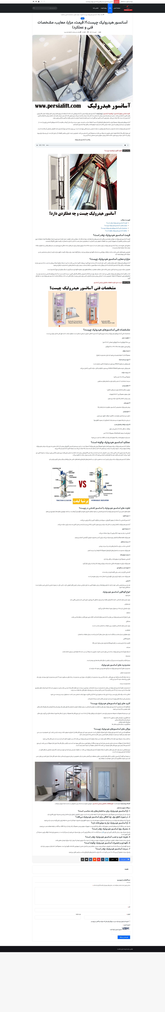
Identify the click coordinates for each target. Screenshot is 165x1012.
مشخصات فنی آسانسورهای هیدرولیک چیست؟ (114, 228)
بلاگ (110, 8)
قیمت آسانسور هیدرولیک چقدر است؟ (116, 223)
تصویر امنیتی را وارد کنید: (116, 929)
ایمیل (128, 914)
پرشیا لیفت (104, 8)
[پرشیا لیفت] (128, 8)
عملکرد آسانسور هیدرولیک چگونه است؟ (116, 231)
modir (100, 32)
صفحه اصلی (117, 8)
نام (129, 907)
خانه (102, 15)
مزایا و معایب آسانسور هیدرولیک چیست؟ (115, 226)
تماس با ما (95, 8)
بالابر (103, 832)
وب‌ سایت (78, 914)
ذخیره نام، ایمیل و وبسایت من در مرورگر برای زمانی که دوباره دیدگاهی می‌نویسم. (110, 921)
